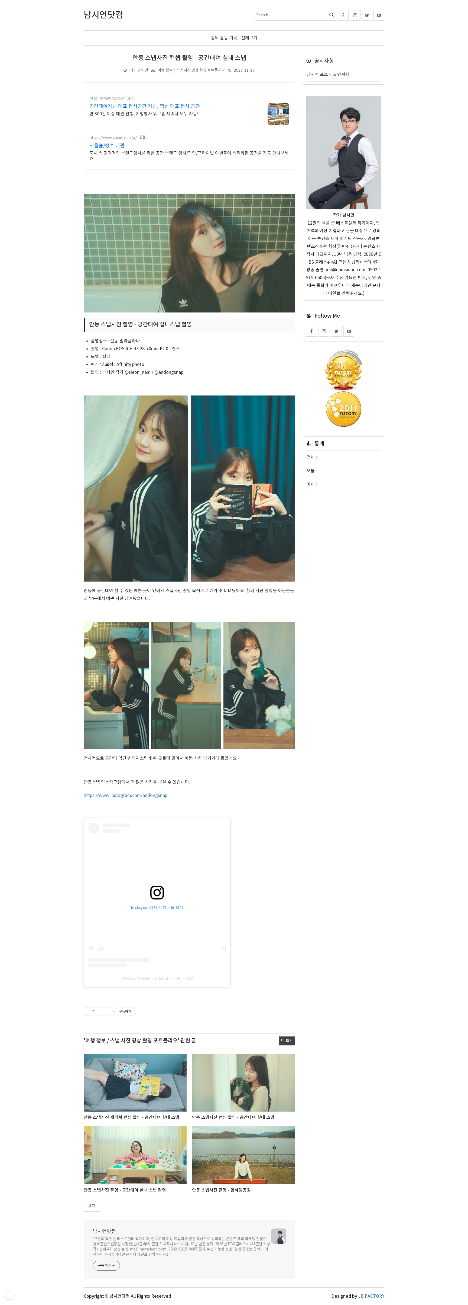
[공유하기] (99, 1011)
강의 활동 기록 (224, 38)
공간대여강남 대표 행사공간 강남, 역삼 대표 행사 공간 (144, 106)
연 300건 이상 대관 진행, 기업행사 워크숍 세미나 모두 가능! (144, 113)
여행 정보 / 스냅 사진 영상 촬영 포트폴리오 (191, 70)
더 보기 (286, 1040)
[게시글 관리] (106, 1011)
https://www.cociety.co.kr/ (113, 138)
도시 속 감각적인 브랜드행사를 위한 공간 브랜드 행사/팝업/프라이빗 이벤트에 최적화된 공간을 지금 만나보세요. (188, 156)
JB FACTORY (371, 1296)
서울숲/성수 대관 (107, 146)
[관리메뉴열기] (9, 1295)
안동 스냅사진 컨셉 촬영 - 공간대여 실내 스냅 (189, 58)
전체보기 (249, 38)
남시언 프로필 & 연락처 (328, 74)
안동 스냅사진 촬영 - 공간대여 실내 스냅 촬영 (125, 1190)
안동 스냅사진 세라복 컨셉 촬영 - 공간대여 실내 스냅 (131, 1117)
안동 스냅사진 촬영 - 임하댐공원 (221, 1190)
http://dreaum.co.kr (107, 98)
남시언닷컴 (104, 1231)
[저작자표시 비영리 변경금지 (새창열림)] (143, 1011)
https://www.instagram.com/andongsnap (125, 795)
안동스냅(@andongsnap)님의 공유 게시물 (157, 978)
